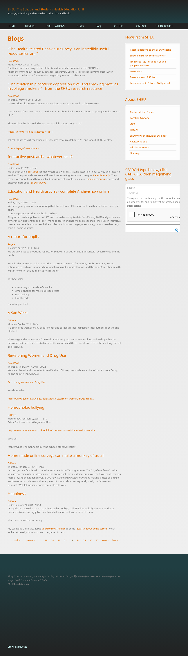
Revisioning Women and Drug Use (37, 355)
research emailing (95, 179)
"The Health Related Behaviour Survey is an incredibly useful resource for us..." (58, 51)
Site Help (135, 153)
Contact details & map (142, 112)
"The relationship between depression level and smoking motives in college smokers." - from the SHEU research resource (63, 86)
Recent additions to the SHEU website (150, 49)
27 (97, 540)
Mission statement (140, 147)
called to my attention (53, 528)
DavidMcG (13, 61)
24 (78, 540)
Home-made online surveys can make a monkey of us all (56, 455)
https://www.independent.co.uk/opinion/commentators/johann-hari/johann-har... (52, 430)
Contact (140, 26)
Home (11, 26)
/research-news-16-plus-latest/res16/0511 (30, 131)
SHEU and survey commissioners (148, 55)
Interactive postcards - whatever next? (40, 156)
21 (59, 540)
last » (115, 540)
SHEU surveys (38, 182)
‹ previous (30, 540)
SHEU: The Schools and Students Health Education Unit (46, 9)
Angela (11, 244)
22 (65, 540)
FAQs (99, 26)
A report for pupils (23, 236)
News (80, 26)
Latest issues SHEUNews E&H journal (150, 83)
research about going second (92, 528)
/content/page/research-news (24, 148)
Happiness (17, 493)
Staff (132, 123)
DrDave (12, 320)
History (134, 129)
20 (52, 540)
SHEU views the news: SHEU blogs (148, 135)
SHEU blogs (136, 71)
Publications (55, 26)
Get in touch (164, 26)
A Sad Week (18, 312)
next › (105, 540)
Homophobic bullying (26, 407)
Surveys (29, 26)
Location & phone (139, 118)
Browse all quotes (17, 646)
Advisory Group (138, 141)
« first (18, 540)
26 (91, 540)
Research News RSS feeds (144, 77)
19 (46, 540)
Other (118, 26)
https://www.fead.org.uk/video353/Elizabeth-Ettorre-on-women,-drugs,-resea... (51, 398)
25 (84, 540)
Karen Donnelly (101, 175)
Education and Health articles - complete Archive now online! (59, 191)
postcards (33, 171)
